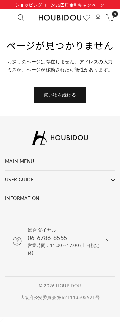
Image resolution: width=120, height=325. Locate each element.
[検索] (21, 17)
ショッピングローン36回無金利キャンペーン (60, 5)
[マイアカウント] (98, 18)
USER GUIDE (19, 179)
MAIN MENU (19, 161)
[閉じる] (2, 320)
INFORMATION (22, 198)
